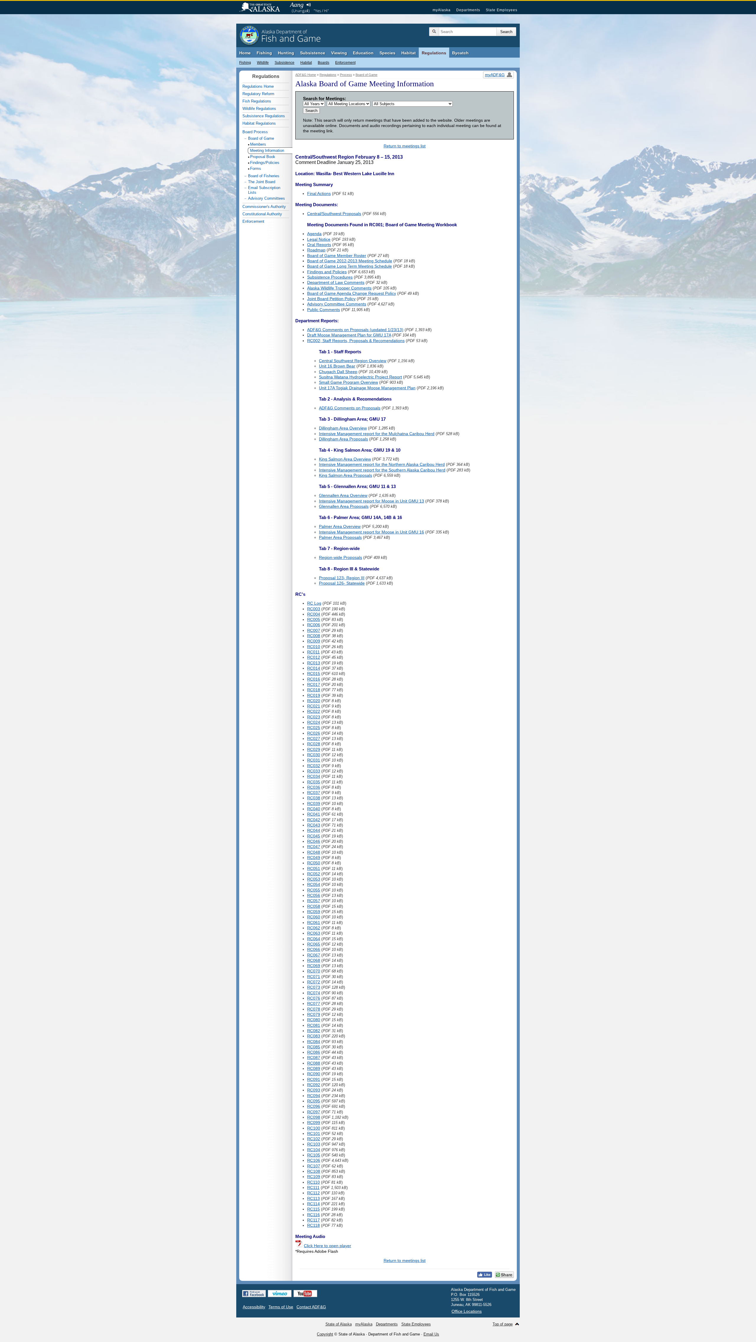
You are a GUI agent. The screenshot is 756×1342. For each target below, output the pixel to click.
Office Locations (467, 1311)
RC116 (313, 1214)
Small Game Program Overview (348, 382)
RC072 (313, 982)
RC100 (313, 1128)
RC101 (313, 1133)
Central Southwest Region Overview (352, 360)
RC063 (313, 933)
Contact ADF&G (311, 1306)
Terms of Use (280, 1306)
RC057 (313, 900)
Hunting (286, 53)
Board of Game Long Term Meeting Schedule (349, 266)
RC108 (313, 1171)
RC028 (313, 743)
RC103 (313, 1144)
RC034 (313, 776)
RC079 (313, 1014)
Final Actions (319, 193)
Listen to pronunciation (308, 5)
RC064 (313, 938)
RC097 (313, 1112)
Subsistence (312, 53)
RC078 (313, 1009)
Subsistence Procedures (330, 277)
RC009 (313, 641)
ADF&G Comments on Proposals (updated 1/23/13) (355, 329)
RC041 (313, 814)
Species (387, 53)
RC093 (313, 1090)
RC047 (313, 846)
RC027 (313, 738)
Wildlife (263, 63)
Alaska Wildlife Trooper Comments (339, 288)
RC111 (313, 1187)
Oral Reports (319, 244)
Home (245, 53)
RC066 (313, 949)
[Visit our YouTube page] (305, 1293)
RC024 (313, 722)
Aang (297, 4)
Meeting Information (267, 150)
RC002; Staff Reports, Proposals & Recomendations (356, 340)
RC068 (313, 960)
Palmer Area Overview (340, 526)
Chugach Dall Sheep (338, 371)
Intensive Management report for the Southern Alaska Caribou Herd (382, 470)
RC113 (313, 1198)
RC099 (313, 1122)
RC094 (313, 1095)
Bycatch (460, 53)
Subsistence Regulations (263, 116)
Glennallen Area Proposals (344, 506)
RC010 (313, 646)
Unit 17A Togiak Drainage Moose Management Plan (367, 387)
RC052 (313, 873)
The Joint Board (261, 182)
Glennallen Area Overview (343, 495)
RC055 (313, 890)
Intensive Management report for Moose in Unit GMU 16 (371, 532)
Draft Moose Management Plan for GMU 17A (349, 335)
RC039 (313, 803)
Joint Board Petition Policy (331, 298)
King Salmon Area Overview (345, 459)
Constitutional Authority (262, 214)
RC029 (313, 749)
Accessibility (254, 1306)
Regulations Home (258, 86)
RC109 (313, 1176)
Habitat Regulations (259, 123)
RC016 (313, 679)
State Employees (501, 10)
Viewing (339, 53)
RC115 (313, 1209)
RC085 (313, 1047)
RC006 (313, 624)
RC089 (313, 1068)
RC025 (313, 727)
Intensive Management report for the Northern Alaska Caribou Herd (382, 464)
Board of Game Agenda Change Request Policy (351, 293)
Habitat (408, 53)
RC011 (313, 652)
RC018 (313, 689)
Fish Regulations (256, 101)
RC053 (313, 879)
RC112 (313, 1192)
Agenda (314, 233)
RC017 (313, 684)
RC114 (313, 1203)
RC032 (313, 765)
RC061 (313, 922)
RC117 (313, 1220)
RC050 (313, 862)
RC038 (313, 798)
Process (346, 75)
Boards (323, 63)
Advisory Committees (266, 198)
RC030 (313, 754)
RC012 (313, 657)
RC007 (313, 630)
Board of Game (366, 75)
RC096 (313, 1106)
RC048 (313, 852)
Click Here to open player (327, 1245)
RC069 (313, 965)
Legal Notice (318, 239)
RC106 (313, 1160)
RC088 (313, 1063)
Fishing (264, 53)
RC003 (313, 608)
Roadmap (316, 250)
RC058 (313, 906)
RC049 (313, 857)
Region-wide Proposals (340, 557)
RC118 (313, 1225)
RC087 (313, 1057)
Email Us (431, 1334)
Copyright (325, 1334)
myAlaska (442, 10)
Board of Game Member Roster (336, 255)
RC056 (313, 895)
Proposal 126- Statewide (342, 583)
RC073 (313, 987)
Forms (255, 168)
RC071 (313, 976)
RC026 (313, 733)
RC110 (313, 1182)
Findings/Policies (264, 162)
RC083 (313, 1036)
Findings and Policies (327, 271)
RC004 (313, 614)
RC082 (313, 1030)
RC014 (313, 668)
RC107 (313, 1166)
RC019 (313, 695)
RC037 (313, 792)
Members (258, 144)
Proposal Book (262, 156)
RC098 (313, 1117)
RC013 (313, 663)
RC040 (313, 808)
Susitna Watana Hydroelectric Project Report (360, 377)
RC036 (313, 787)
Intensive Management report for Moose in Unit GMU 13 (371, 501)
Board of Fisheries (263, 176)
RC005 (313, 619)
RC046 (313, 841)
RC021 (313, 706)
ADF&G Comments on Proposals (349, 408)
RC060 (313, 917)
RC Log (314, 603)
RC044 (313, 830)
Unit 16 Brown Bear (337, 366)
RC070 (313, 971)
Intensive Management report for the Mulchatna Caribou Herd (376, 433)
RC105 (313, 1155)
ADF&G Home (305, 75)
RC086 (313, 1052)
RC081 (313, 1025)
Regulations (434, 53)
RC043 (313, 825)
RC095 (313, 1101)
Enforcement (345, 63)
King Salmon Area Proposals (345, 475)
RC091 (313, 1079)
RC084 (313, 1041)
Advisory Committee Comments (336, 304)
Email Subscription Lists (264, 190)
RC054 (313, 884)
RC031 (313, 760)
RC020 (313, 700)
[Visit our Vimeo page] (279, 1293)
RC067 (313, 955)
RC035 (313, 782)
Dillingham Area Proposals (343, 439)
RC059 (313, 911)
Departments (468, 10)
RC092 (313, 1084)
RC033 (313, 771)
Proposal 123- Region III (341, 577)
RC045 (313, 836)
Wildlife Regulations (259, 108)
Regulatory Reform (258, 94)
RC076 (313, 998)
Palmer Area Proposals (340, 537)
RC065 (313, 944)
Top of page (503, 1324)
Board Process (255, 132)
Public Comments (323, 309)
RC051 (313, 868)
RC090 (313, 1073)
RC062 (313, 927)
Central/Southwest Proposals (334, 213)
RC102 (313, 1138)
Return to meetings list (405, 146)
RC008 (313, 635)
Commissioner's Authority (264, 206)
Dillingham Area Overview (343, 428)
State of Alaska (262, 7)
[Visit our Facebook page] (254, 1293)
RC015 (313, 673)
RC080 (313, 1019)
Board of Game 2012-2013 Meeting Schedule (349, 260)
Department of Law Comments (335, 282)
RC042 (313, 819)
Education (363, 53)
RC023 (313, 717)
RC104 (313, 1149)
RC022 (313, 711)
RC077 (313, 1003)
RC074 (313, 992)
